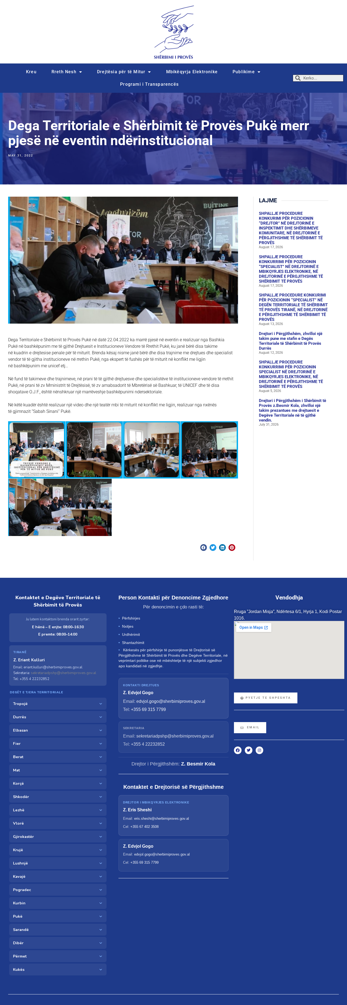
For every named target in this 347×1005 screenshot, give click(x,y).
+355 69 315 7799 (148, 709)
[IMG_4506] (60, 507)
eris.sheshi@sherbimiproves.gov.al (161, 818)
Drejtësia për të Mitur (121, 71)
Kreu (31, 71)
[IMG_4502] (36, 449)
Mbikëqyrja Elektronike (192, 71)
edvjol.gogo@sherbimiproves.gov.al (170, 701)
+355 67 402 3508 (144, 827)
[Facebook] (238, 750)
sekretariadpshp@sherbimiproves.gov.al (63, 673)
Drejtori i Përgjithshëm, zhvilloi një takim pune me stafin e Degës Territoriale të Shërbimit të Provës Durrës (290, 341)
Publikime (244, 71)
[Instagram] (259, 750)
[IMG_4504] (151, 449)
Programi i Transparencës (149, 84)
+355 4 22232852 (148, 744)
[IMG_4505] (209, 449)
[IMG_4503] (94, 449)
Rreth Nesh (64, 71)
